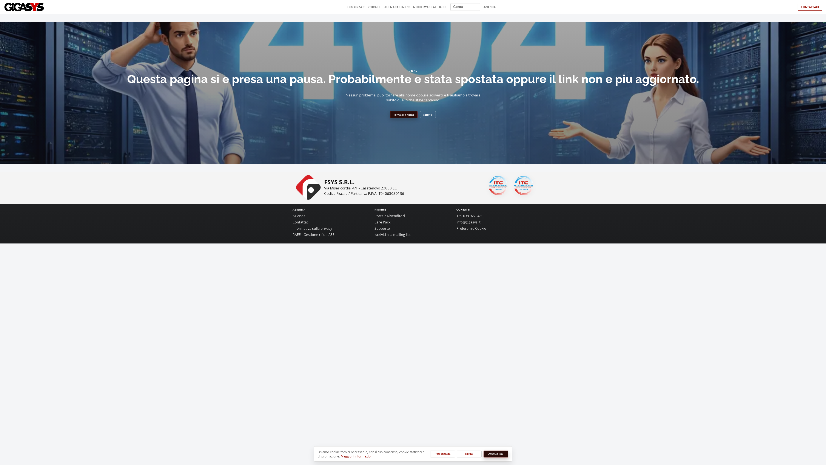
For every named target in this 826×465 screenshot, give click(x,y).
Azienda (490, 7)
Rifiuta (469, 454)
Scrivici (428, 114)
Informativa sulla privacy (312, 228)
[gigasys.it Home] (24, 7)
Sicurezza (354, 7)
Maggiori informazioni (357, 456)
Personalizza (442, 454)
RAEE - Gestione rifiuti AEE (313, 234)
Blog (443, 7)
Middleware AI (424, 7)
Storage (374, 7)
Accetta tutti (495, 454)
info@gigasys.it (468, 222)
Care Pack (382, 222)
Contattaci (810, 7)
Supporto (382, 228)
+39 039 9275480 (469, 216)
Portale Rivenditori (389, 216)
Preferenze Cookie (471, 228)
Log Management (397, 7)
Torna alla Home (403, 114)
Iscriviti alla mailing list (392, 234)
